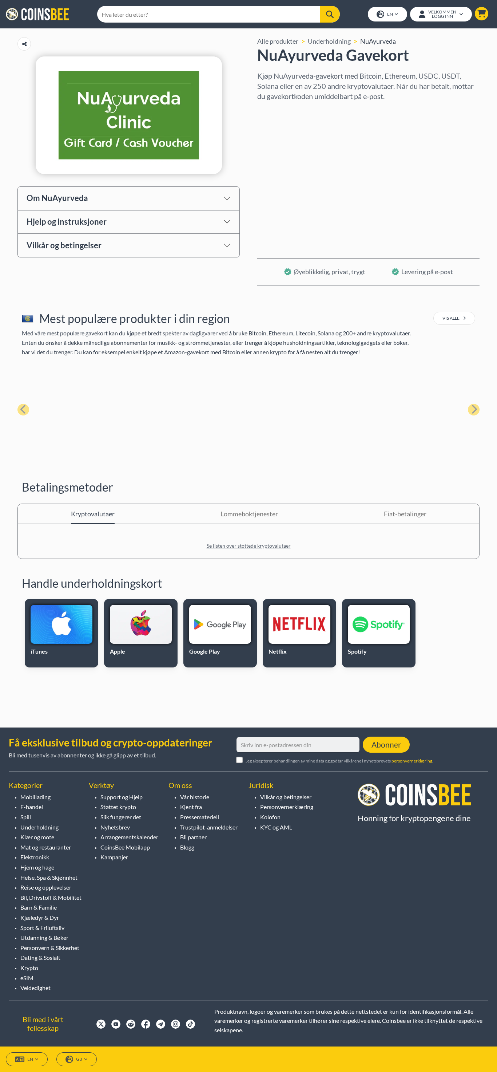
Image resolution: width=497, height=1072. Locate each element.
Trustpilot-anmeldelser (209, 827)
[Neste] (474, 409)
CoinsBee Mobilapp (125, 847)
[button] (481, 13)
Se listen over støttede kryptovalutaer (249, 546)
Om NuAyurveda (57, 198)
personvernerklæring (411, 761)
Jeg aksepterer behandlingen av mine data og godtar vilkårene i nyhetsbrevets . (339, 761)
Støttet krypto (118, 806)
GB (79, 1059)
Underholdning (329, 41)
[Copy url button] (24, 44)
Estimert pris (275, 174)
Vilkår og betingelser (64, 245)
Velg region (273, 111)
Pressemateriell (199, 816)
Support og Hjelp (121, 796)
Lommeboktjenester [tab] (249, 514)
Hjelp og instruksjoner (67, 221)
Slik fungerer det (120, 816)
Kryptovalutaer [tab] (93, 514)
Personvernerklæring (286, 806)
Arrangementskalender (129, 836)
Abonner (386, 744)
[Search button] (329, 14)
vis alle (451, 318)
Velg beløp (272, 142)
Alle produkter (277, 41)
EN (390, 14)
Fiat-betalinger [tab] (405, 514)
